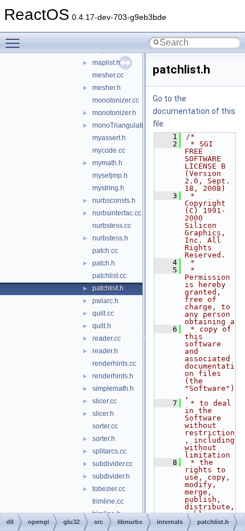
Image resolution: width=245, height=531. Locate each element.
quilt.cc (103, 313)
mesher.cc (108, 75)
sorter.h (103, 439)
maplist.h (106, 63)
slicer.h (103, 414)
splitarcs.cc (109, 451)
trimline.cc (108, 501)
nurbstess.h (110, 238)
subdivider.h (111, 476)
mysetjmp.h (110, 175)
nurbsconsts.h (114, 201)
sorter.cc (105, 426)
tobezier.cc (108, 489)
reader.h (105, 351)
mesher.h (106, 88)
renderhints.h (112, 376)
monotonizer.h (114, 113)
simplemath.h (113, 389)
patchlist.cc (109, 276)
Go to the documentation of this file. (194, 111)
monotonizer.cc (115, 100)
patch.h (103, 263)
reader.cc (106, 338)
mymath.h (107, 163)
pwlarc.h (105, 301)
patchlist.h (108, 288)
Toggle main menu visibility (15, 42)
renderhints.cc (114, 363)
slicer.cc (104, 401)
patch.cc (105, 251)
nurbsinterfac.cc (116, 213)
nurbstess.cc (111, 226)
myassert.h (109, 138)
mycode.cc (108, 150)
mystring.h (108, 188)
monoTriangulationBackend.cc (139, 125)
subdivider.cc (112, 464)
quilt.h (101, 326)
